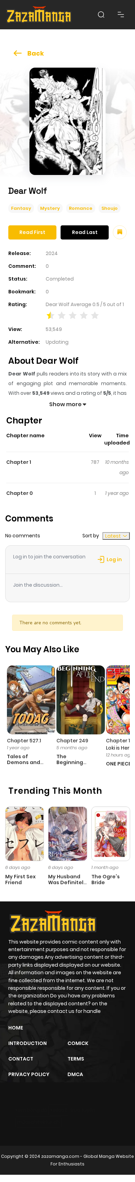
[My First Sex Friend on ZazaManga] (25, 833)
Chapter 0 (19, 493)
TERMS (76, 1058)
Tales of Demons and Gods (23, 762)
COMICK (78, 1043)
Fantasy (21, 208)
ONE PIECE (118, 763)
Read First (32, 232)
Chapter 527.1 (24, 740)
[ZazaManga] (39, 15)
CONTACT (20, 1058)
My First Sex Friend (20, 879)
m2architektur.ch (38, 1121)
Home (15, 1027)
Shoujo (109, 208)
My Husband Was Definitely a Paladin (67, 882)
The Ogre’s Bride (105, 879)
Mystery (50, 208)
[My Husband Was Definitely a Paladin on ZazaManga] (67, 833)
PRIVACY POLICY (29, 1074)
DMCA (75, 1074)
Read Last (85, 232)
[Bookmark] (120, 232)
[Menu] (121, 14)
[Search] (101, 14)
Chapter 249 (72, 740)
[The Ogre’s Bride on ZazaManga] (111, 833)
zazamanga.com (60, 1156)
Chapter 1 (18, 462)
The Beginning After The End (74, 762)
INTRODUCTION (27, 1043)
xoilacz (58, 1109)
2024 (52, 253)
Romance (80, 208)
